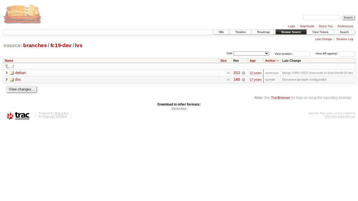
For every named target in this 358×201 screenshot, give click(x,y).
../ (12, 66)
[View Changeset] (243, 73)
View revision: (283, 53)
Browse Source (291, 32)
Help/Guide (307, 26)
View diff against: (326, 53)
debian (20, 73)
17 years (256, 79)
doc (18, 79)
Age (253, 60)
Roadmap (263, 32)
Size (223, 60)
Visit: (230, 53)
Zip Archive (179, 108)
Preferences (345, 26)
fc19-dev (61, 45)
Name (9, 60)
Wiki (221, 32)
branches (35, 45)
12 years (256, 73)
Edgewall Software (55, 116)
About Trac (326, 26)
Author (270, 60)
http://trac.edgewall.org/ (340, 116)
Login (291, 26)
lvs (78, 45)
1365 (236, 80)
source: (12, 45)
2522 (236, 73)
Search (344, 32)
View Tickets (320, 32)
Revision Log (344, 38)
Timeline (240, 32)
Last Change (323, 38)
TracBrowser (280, 97)
